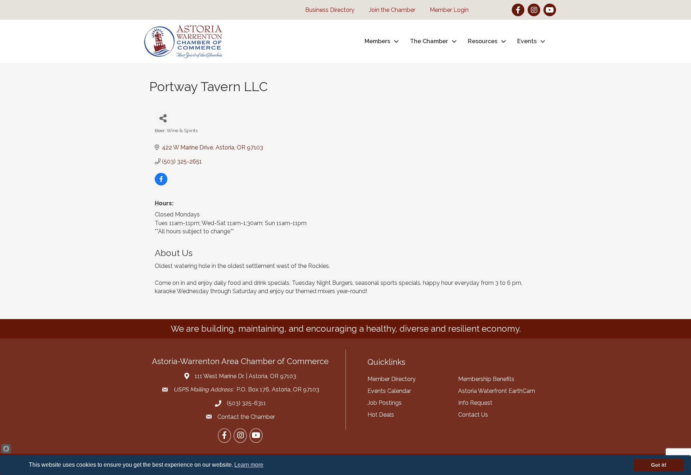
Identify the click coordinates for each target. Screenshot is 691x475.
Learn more (248, 465)
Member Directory (391, 379)
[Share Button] (163, 118)
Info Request (475, 402)
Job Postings (384, 402)
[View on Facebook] (161, 183)
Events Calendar (389, 390)
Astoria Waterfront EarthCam (496, 390)
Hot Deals (380, 414)
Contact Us (473, 414)
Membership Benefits (486, 379)
